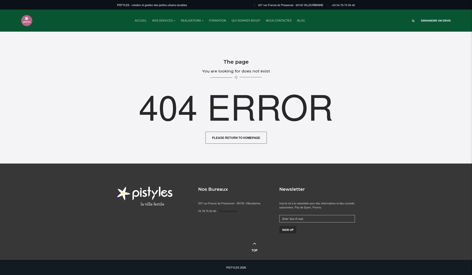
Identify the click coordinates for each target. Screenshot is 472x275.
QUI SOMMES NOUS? (246, 20)
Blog (301, 20)
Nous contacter (228, 211)
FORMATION (217, 20)
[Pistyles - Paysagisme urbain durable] (26, 20)
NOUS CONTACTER (278, 20)
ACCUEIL (141, 20)
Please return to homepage (236, 138)
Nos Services (162, 20)
